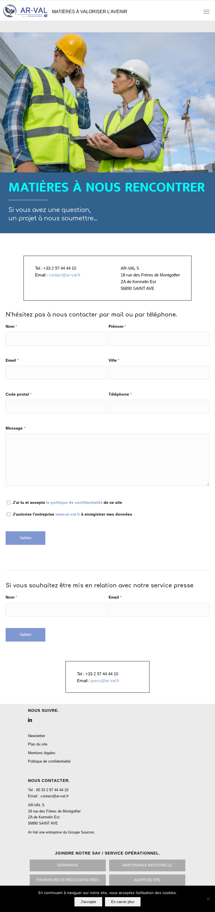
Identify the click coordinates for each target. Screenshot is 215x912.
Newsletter (36, 736)
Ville (114, 360)
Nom (11, 326)
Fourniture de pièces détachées (68, 880)
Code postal (18, 394)
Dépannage (67, 865)
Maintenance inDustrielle (147, 865)
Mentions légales (41, 753)
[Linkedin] (30, 720)
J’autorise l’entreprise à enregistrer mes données (72, 514)
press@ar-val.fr (105, 680)
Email (12, 360)
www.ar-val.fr (67, 514)
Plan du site (37, 744)
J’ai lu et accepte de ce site (67, 502)
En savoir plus (122, 902)
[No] (208, 899)
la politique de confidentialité (74, 502)
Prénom (117, 326)
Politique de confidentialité (49, 761)
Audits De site (147, 880)
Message (15, 428)
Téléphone (120, 394)
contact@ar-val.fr (64, 275)
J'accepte (88, 902)
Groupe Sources (81, 832)
